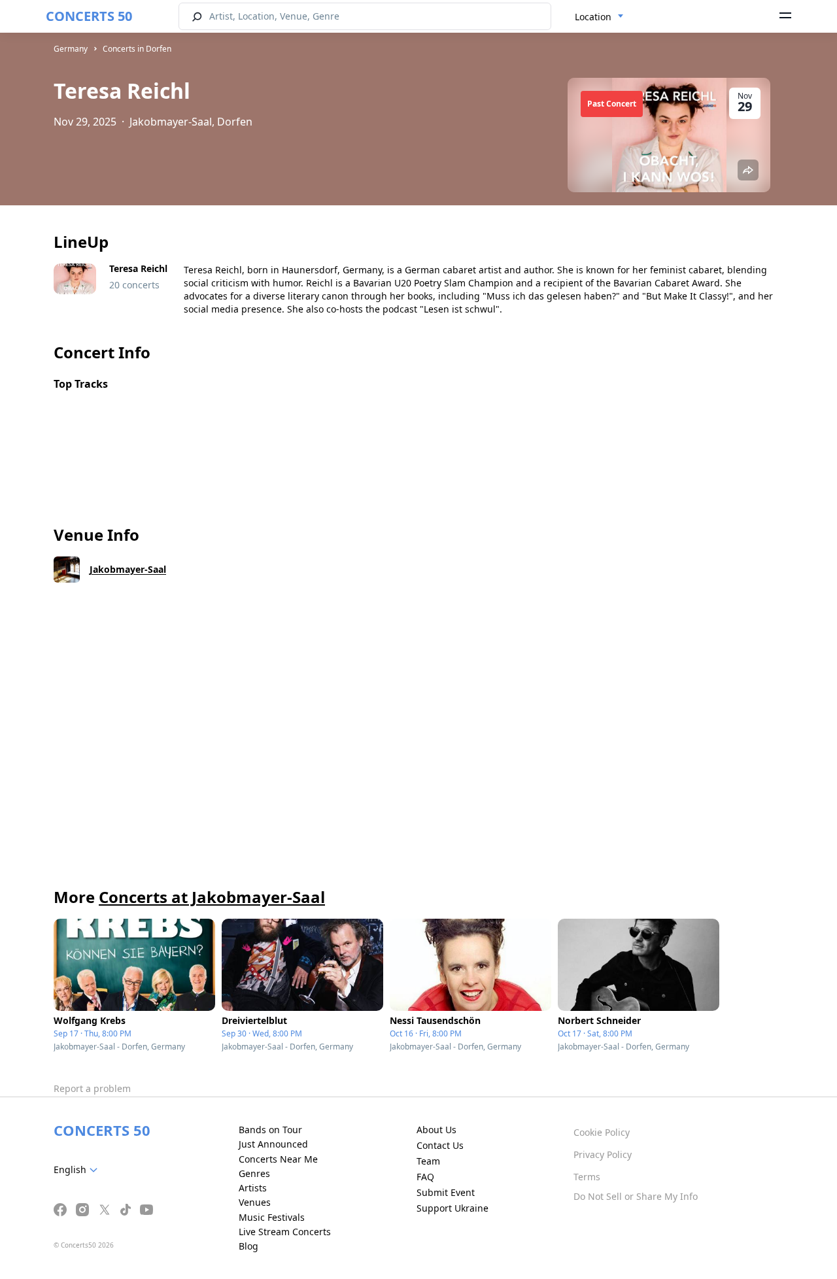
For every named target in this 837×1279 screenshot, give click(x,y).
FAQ (425, 1176)
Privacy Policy (602, 1154)
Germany (71, 48)
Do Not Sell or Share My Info (635, 1196)
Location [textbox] (593, 16)
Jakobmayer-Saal (128, 569)
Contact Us (440, 1145)
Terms (586, 1176)
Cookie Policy (601, 1132)
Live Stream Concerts (285, 1231)
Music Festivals (272, 1217)
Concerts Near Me (278, 1159)
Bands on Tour (270, 1129)
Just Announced (273, 1144)
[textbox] (78, 1170)
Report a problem (92, 1088)
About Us (436, 1129)
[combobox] (599, 17)
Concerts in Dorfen (137, 48)
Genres (254, 1173)
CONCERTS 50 (89, 16)
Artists (253, 1188)
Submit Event (446, 1192)
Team (428, 1161)
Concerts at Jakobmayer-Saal (212, 897)
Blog (248, 1246)
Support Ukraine (452, 1208)
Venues (255, 1202)
